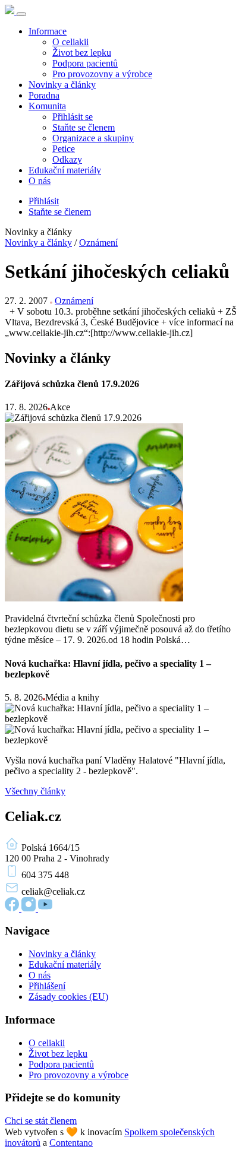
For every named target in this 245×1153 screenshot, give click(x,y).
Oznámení (98, 242)
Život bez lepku (81, 52)
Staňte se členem (83, 127)
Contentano (71, 1143)
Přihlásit (44, 201)
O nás (40, 181)
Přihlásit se (72, 117)
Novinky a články (62, 85)
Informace (48, 31)
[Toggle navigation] (21, 14)
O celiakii (70, 42)
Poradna (44, 95)
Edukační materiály (65, 170)
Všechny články (35, 791)
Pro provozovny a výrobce (102, 74)
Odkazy (67, 159)
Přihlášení (47, 986)
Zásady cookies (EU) (68, 997)
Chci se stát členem (41, 1121)
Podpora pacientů (85, 63)
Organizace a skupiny (93, 138)
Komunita (47, 106)
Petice (63, 149)
